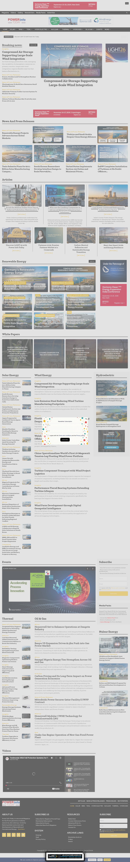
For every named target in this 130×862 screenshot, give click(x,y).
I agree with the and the (66, 435)
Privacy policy (80, 435)
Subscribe (65, 439)
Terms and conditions (65, 435)
